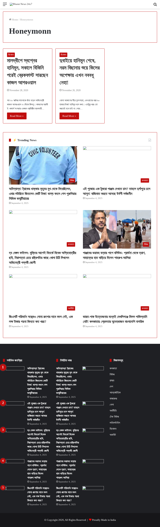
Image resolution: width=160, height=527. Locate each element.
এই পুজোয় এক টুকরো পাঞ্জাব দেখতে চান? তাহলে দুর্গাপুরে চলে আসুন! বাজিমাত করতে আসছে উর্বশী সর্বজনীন (38, 411)
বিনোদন (11, 54)
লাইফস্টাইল (115, 422)
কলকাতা (113, 368)
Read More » (17, 115)
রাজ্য (112, 380)
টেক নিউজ (114, 416)
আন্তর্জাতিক (115, 392)
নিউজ (112, 374)
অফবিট (113, 434)
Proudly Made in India (104, 519)
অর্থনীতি (113, 410)
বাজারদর (113, 398)
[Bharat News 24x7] (21, 4)
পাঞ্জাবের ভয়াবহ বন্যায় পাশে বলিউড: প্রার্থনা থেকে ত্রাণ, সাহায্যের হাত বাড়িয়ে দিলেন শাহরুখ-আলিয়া (37, 469)
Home (14, 19)
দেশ (111, 386)
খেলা (112, 404)
